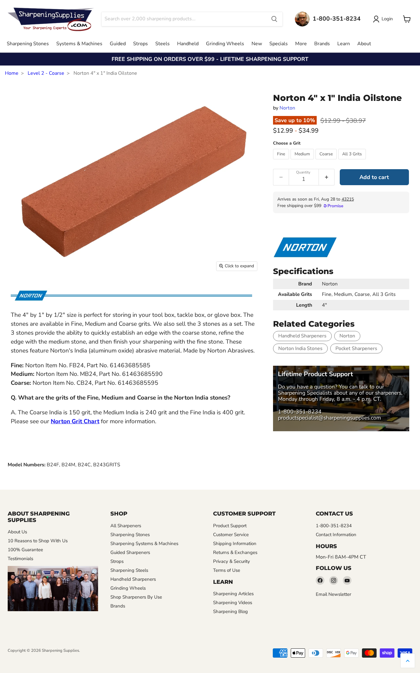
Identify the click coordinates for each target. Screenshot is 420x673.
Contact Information (336, 535)
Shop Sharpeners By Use (136, 597)
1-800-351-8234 (300, 411)
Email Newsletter (333, 594)
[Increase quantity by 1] (327, 177)
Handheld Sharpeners (302, 336)
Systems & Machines (79, 43)
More (301, 43)
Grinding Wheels (225, 43)
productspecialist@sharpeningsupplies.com (329, 417)
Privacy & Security (231, 561)
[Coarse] (326, 160)
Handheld (188, 43)
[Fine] (282, 160)
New (257, 43)
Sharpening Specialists (305, 392)
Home (11, 73)
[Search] (274, 19)
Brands (322, 43)
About (364, 43)
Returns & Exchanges (235, 552)
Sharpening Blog (230, 611)
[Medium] (303, 160)
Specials (278, 43)
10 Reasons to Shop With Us (38, 541)
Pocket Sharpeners (356, 348)
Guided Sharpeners (130, 552)
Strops (140, 43)
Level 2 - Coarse (46, 73)
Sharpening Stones (28, 43)
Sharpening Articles (233, 594)
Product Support (230, 526)
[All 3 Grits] (352, 160)
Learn (343, 43)
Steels (162, 43)
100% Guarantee (25, 550)
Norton (287, 108)
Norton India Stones (300, 348)
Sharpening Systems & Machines (144, 543)
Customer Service (231, 535)
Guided (118, 43)
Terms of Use (226, 570)
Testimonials (20, 559)
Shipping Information (234, 543)
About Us (17, 532)
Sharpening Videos (232, 602)
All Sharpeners (125, 526)
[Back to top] (407, 660)
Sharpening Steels (129, 570)
